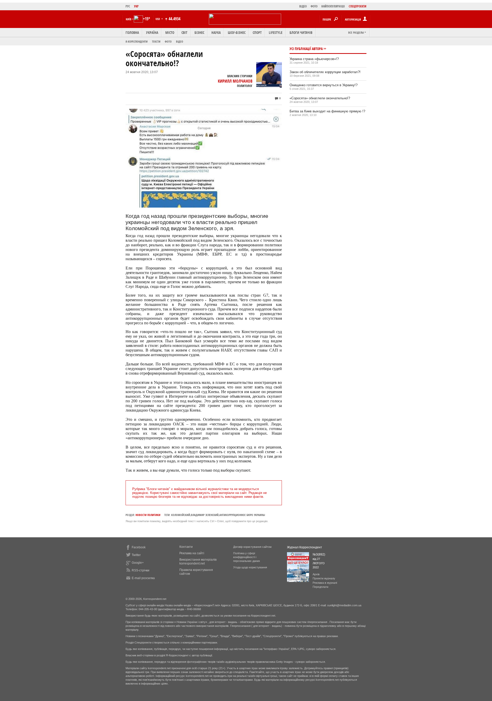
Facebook (139, 547)
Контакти (186, 547)
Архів (316, 574)
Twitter (136, 555)
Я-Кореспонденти (137, 41)
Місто (169, 32)
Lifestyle (275, 32)
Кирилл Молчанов (235, 81)
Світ (184, 32)
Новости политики (148, 515)
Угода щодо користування (250, 567)
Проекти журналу (324, 578)
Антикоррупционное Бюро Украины (242, 515)
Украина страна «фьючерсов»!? (314, 59)
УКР (136, 6)
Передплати (320, 586)
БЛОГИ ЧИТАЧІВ (301, 32)
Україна (152, 32)
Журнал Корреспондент (304, 547)
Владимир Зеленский (205, 515)
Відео (179, 41)
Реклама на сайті (191, 553)
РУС (128, 6)
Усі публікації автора (306, 48)
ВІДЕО (303, 6)
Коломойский (180, 515)
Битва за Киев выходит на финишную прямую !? (327, 111)
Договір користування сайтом (252, 546)
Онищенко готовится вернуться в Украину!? (323, 85)
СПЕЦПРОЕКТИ (357, 6)
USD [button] (158, 19)
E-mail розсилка (143, 578)
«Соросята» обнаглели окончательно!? (320, 98)
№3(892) (319, 554)
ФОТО (314, 6)
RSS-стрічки (140, 570)
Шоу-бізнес (236, 32)
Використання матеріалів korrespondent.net (198, 561)
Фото (168, 41)
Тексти (156, 41)
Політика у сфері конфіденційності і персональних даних (246, 557)
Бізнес (199, 32)
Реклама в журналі (325, 582)
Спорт (257, 32)
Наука (216, 32)
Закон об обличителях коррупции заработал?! (325, 72)
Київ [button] (128, 19)
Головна (132, 32)
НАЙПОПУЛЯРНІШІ (333, 6)
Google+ (138, 562)
